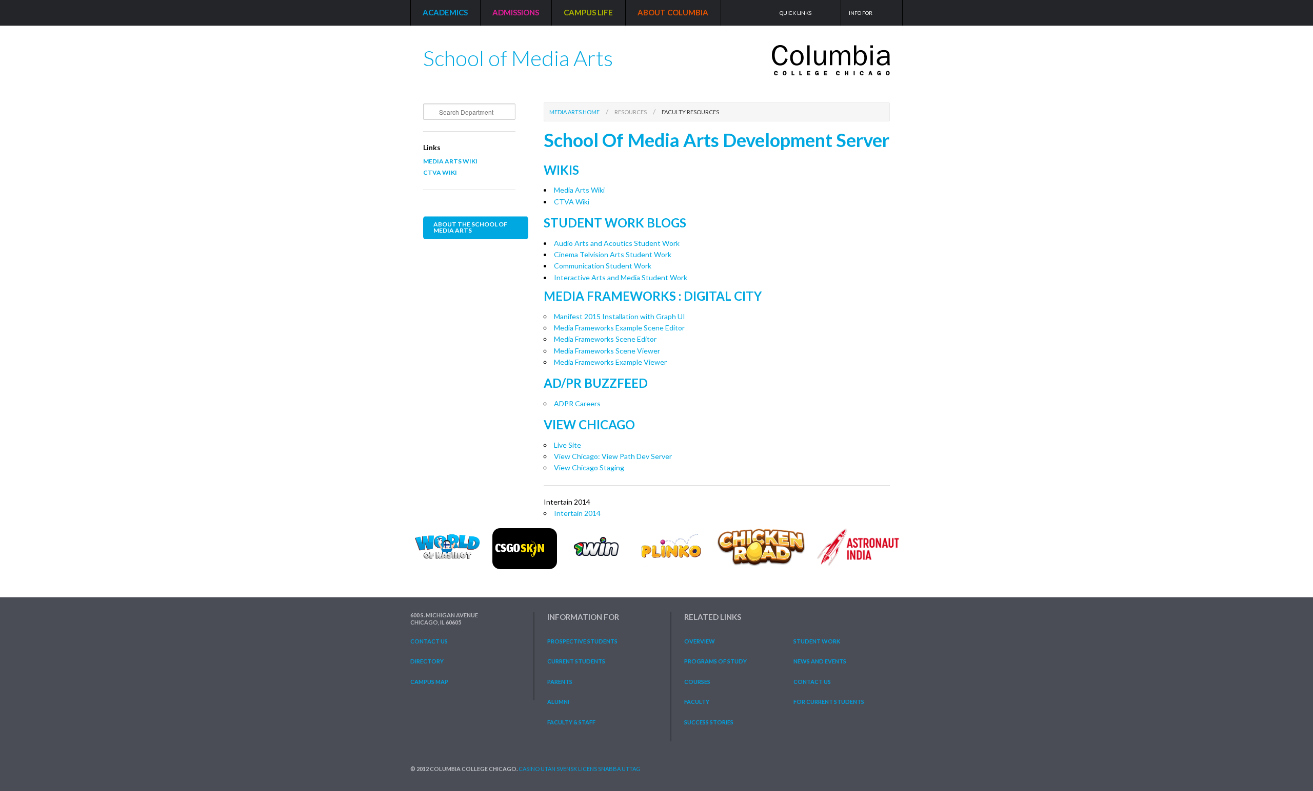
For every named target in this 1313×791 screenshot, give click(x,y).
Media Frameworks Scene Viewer (607, 350)
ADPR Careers (577, 403)
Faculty (696, 701)
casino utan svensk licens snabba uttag (580, 768)
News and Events (819, 661)
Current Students (576, 661)
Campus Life (588, 12)
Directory (427, 661)
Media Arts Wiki (450, 161)
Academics (445, 12)
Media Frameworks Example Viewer (610, 362)
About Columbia (673, 12)
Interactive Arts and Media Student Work (620, 277)
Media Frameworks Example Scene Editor (619, 327)
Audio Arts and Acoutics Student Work (617, 243)
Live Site (567, 445)
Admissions (515, 12)
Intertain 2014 (577, 513)
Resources (630, 112)
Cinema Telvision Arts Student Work (612, 254)
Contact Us (429, 641)
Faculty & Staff (571, 722)
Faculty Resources (690, 112)
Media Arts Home (574, 112)
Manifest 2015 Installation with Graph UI (619, 316)
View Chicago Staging (589, 467)
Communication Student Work (602, 265)
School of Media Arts (518, 54)
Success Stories (708, 722)
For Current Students (828, 701)
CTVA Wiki (440, 172)
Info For (860, 13)
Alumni (558, 701)
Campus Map (429, 681)
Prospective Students (582, 641)
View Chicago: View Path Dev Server (613, 456)
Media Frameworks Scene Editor (605, 339)
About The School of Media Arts (470, 227)
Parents (559, 681)
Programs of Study (715, 661)
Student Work (816, 641)
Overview (699, 641)
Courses (697, 681)
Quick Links (795, 13)
